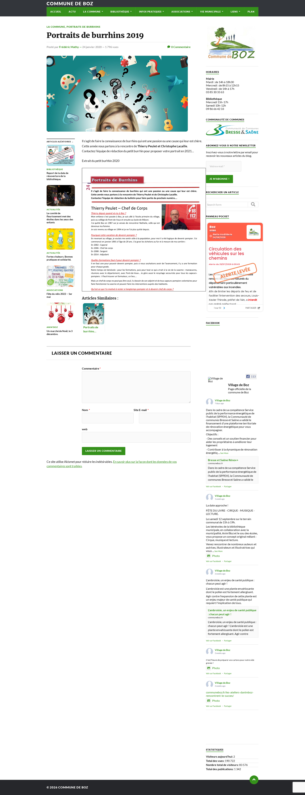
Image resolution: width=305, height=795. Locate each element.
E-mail (144, 410)
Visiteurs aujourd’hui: (219, 756)
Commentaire (91, 368)
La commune (92, 11)
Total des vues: (215, 760)
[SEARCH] (253, 204)
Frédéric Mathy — (70, 47)
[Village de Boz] (216, 380)
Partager (228, 486)
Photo (216, 555)
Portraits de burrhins (83, 26)
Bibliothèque (119, 11)
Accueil (55, 11)
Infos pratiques (150, 11)
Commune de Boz (70, 3)
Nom (86, 410)
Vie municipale (210, 11)
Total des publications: (220, 769)
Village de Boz (222, 400)
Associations (180, 11)
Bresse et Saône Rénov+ (223, 460)
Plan (251, 11)
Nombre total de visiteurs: (222, 764)
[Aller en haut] (254, 779)
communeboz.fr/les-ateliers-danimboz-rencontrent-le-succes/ (229, 694)
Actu (72, 11)
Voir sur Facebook (213, 486)
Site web (110, 420)
